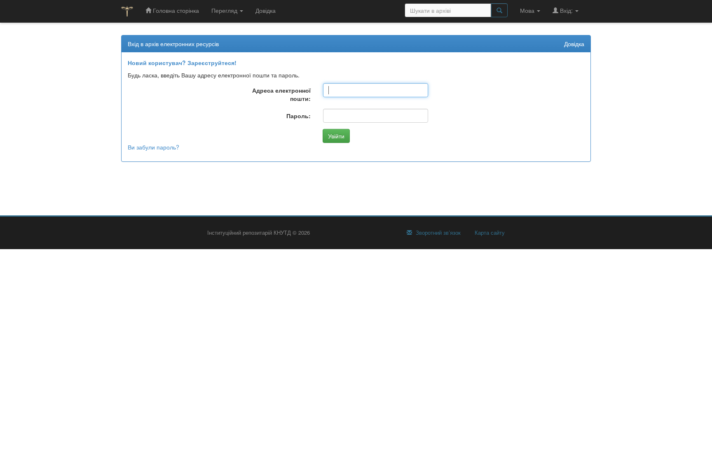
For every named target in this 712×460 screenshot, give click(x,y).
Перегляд (225, 10)
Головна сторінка (175, 10)
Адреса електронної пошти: (281, 94)
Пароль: (298, 116)
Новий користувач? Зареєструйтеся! (182, 62)
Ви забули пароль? (153, 147)
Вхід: (566, 10)
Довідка (265, 10)
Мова (528, 10)
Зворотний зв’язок (437, 232)
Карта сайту (489, 232)
